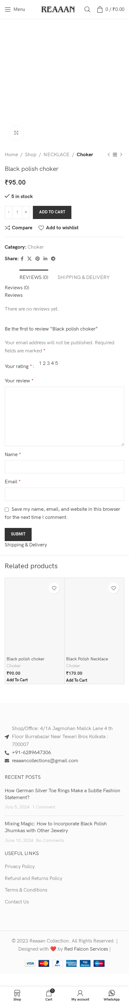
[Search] (87, 9)
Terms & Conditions (26, 890)
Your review (19, 381)
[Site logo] (58, 9)
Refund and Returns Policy (33, 879)
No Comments (50, 840)
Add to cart (52, 212)
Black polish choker (25, 659)
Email (13, 482)
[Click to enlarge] (16, 133)
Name (13, 455)
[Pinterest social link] (38, 259)
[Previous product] (109, 155)
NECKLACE (57, 155)
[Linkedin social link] (45, 259)
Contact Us (17, 902)
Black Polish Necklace (87, 659)
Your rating (18, 366)
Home (11, 155)
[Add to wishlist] (54, 588)
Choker (85, 155)
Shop (30, 155)
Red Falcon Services (86, 949)
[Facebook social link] (22, 259)
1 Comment (43, 807)
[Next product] (121, 155)
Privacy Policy (20, 867)
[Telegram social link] (53, 259)
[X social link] (29, 259)
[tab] (33, 277)
